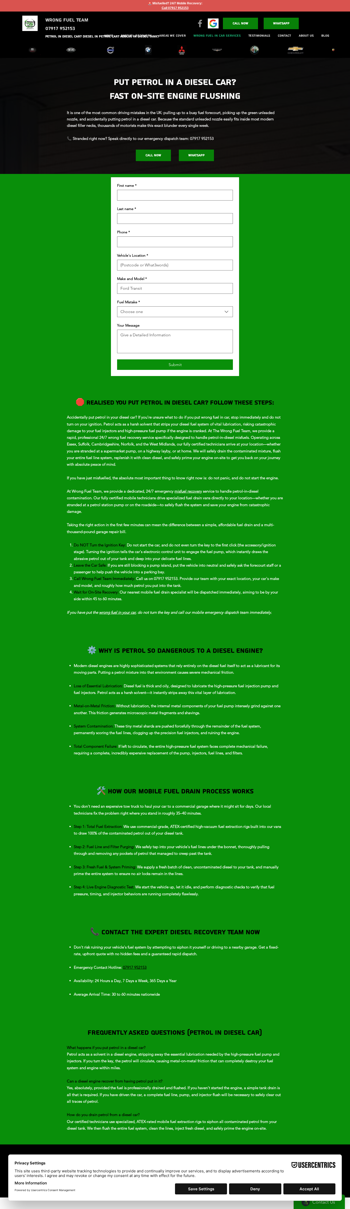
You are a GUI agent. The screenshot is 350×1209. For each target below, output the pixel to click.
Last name (126, 209)
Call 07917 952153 (175, 8)
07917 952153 (135, 967)
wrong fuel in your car (117, 612)
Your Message (128, 325)
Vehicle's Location (132, 255)
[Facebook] (200, 23)
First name (127, 185)
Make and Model (132, 279)
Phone (123, 232)
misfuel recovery (188, 491)
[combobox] (175, 311)
